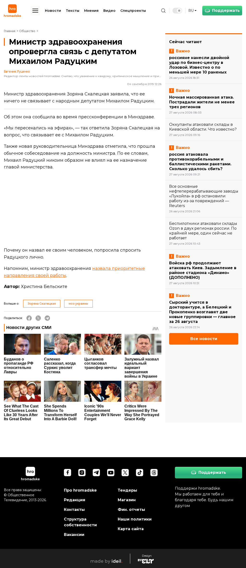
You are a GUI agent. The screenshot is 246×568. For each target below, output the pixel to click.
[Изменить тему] (177, 10)
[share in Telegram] (47, 318)
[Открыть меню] (35, 10)
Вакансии (74, 534)
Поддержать (226, 10)
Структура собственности (80, 522)
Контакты (74, 509)
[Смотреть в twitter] (125, 472)
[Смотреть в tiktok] (139, 472)
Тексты (72, 10)
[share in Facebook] (29, 318)
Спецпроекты (133, 10)
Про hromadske (80, 490)
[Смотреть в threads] (154, 472)
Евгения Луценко (17, 71)
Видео (109, 10)
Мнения (91, 10)
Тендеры (127, 490)
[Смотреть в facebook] (67, 472)
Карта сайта (131, 529)
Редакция (74, 500)
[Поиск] (163, 10)
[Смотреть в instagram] (82, 472)
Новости (53, 10)
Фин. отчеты (131, 509)
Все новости (203, 338)
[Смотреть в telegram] (96, 472)
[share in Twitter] (38, 318)
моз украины (78, 303)
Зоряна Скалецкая (42, 303)
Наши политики (135, 519)
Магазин (127, 500)
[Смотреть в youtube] (110, 472)
